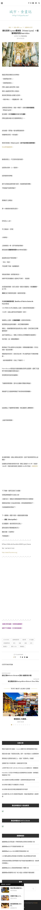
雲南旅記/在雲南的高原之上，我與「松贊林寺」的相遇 (18, 758)
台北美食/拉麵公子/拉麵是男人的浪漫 (13, 784)
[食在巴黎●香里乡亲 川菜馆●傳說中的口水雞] (5, 890)
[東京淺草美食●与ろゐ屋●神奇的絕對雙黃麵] (5, 905)
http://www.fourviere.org (9, 552)
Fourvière (6, 639)
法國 (25, 643)
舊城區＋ (5, 646)
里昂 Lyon (14, 646)
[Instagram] (30, 3)
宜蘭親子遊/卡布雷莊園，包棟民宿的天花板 (14, 763)
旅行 (14, 643)
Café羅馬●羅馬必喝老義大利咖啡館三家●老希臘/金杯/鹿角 (19, 856)
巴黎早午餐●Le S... (15, 896)
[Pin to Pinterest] (24, 657)
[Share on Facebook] (20, 657)
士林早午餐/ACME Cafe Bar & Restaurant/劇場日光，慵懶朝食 (20, 768)
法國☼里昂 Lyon (18, 27)
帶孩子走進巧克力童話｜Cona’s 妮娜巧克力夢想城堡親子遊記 (19, 749)
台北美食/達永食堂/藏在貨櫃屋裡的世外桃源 (15, 789)
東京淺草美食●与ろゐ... (15, 904)
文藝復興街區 (6, 643)
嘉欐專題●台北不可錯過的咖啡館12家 (13, 846)
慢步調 (24, 639)
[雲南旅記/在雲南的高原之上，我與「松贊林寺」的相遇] (20, 704)
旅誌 (10, 27)
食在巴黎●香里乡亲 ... (16, 888)
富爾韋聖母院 (16, 639)
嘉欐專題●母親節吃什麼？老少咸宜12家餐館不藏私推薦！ (18, 872)
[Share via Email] (27, 657)
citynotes (24, 36)
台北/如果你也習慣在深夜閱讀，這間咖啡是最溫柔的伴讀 (18, 780)
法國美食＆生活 (28, 27)
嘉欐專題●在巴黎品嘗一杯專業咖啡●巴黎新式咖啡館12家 (18, 842)
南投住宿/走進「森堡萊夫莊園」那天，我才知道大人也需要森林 (20, 754)
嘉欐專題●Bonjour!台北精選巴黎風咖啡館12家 (15, 851)
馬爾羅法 (22, 646)
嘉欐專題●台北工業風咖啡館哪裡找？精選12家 (15, 868)
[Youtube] (33, 3)
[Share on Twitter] (22, 657)
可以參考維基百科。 (8, 147)
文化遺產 (31, 639)
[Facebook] (28, 3)
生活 (31, 643)
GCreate (35, 903)
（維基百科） (35, 466)
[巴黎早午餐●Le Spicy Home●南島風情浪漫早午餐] (5, 897)
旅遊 (20, 643)
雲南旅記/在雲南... (20, 719)
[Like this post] (17, 657)
